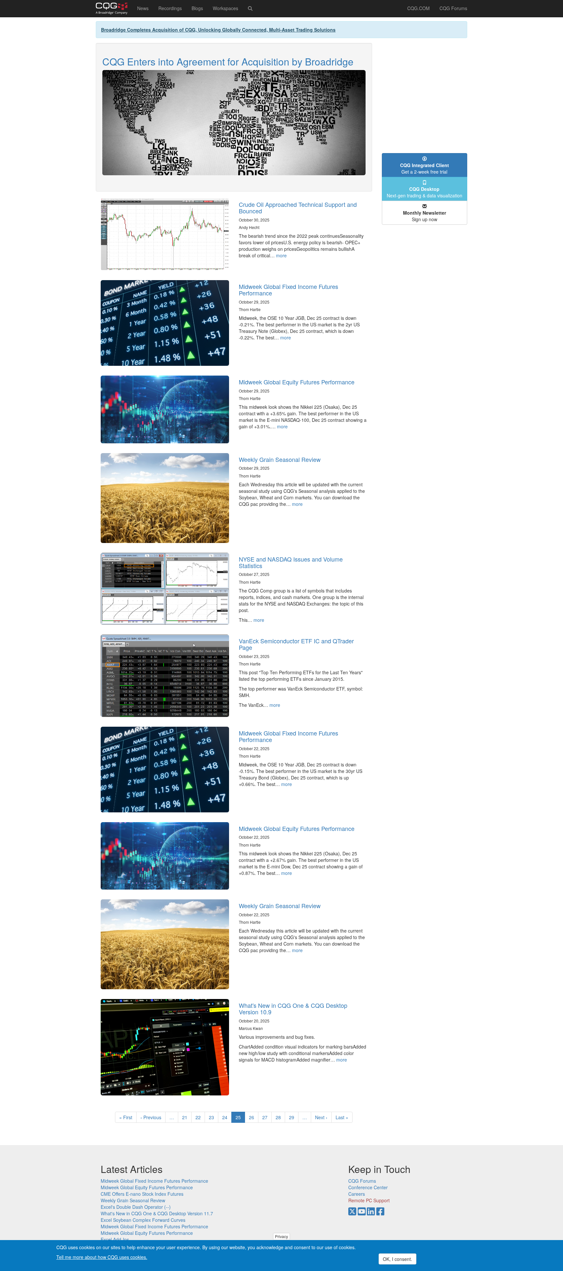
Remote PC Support (369, 1200)
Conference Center (368, 1187)
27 (267, 1117)
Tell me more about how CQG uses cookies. (101, 1256)
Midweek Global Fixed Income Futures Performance (288, 289)
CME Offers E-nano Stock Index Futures (142, 1194)
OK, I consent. (397, 1259)
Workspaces (225, 8)
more (281, 255)
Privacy (281, 1236)
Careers (356, 1194)
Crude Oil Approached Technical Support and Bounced (298, 207)
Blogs (197, 8)
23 (213, 1117)
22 (200, 1117)
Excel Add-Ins (115, 1239)
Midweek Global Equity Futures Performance (296, 382)
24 (227, 1117)
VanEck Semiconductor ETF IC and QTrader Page (296, 643)
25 (240, 1118)
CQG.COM (418, 8)
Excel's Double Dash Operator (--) (136, 1207)
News (143, 8)
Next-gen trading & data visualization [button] (424, 192)
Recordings (170, 8)
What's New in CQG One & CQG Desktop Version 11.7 (157, 1213)
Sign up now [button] (424, 215)
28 (280, 1117)
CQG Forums (453, 8)
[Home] (114, 8)
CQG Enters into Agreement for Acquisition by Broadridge (228, 61)
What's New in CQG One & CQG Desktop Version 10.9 (293, 1008)
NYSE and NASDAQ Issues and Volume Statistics (291, 562)
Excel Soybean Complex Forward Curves (143, 1220)
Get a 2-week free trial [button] (424, 168)
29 (293, 1117)
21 (187, 1117)
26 (253, 1117)
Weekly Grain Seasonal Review (280, 459)
